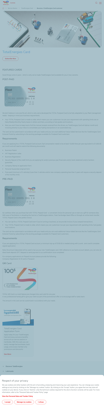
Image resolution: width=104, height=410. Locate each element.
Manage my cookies (24, 402)
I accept (7, 402)
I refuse (41, 402)
